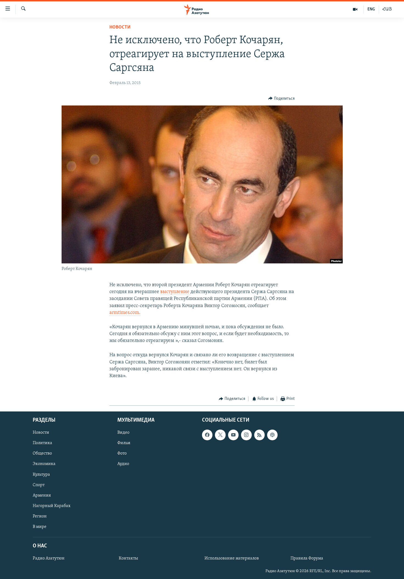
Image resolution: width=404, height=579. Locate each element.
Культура (41, 474)
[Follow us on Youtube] (233, 435)
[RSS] (259, 435)
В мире (39, 526)
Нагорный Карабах (51, 505)
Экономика (44, 464)
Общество (42, 453)
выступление (175, 292)
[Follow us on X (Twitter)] (220, 435)
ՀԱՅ (387, 9)
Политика (42, 443)
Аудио (123, 464)
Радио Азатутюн (49, 558)
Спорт (39, 485)
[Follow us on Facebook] (207, 435)
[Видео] (355, 9)
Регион (40, 516)
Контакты (128, 558)
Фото (122, 453)
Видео (123, 432)
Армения (42, 495)
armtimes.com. (124, 312)
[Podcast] (272, 435)
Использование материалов (231, 558)
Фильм (123, 443)
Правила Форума (306, 558)
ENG (371, 9)
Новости (120, 27)
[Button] (281, 98)
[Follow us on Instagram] (246, 435)
